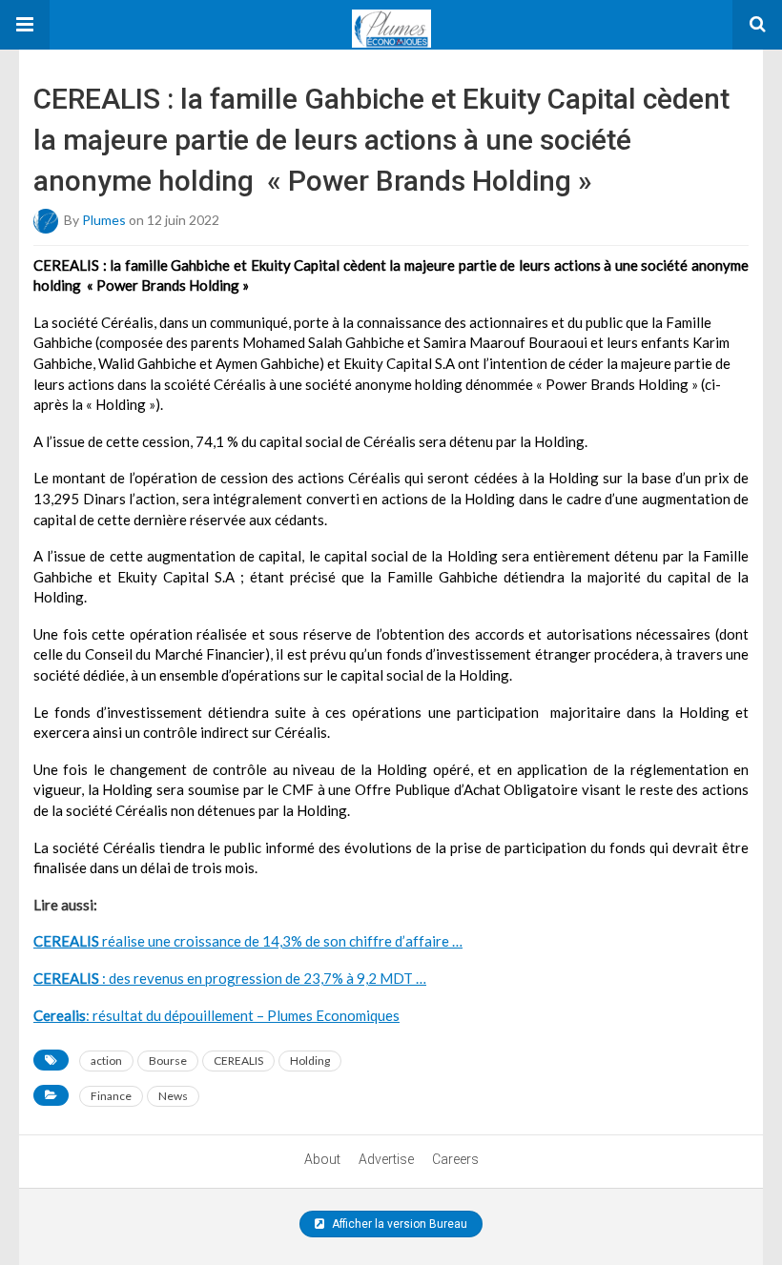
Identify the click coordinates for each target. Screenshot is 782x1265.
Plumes (104, 219)
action (106, 1060)
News (173, 1096)
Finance (111, 1096)
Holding (310, 1060)
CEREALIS (238, 1060)
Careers (455, 1159)
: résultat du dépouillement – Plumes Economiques (216, 1015)
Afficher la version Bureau (398, 1224)
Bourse (168, 1060)
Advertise (386, 1159)
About (322, 1159)
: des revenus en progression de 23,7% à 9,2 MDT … (229, 978)
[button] (25, 25)
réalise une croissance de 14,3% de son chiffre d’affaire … (248, 940)
